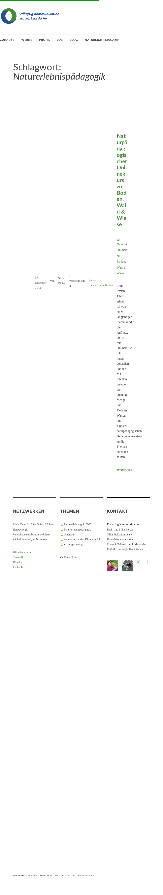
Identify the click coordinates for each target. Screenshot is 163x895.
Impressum (20, 875)
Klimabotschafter (22, 552)
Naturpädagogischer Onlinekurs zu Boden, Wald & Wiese (122, 180)
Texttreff (18, 557)
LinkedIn (18, 567)
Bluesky (17, 562)
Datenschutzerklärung (45, 875)
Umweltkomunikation (100, 285)
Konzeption (94, 280)
